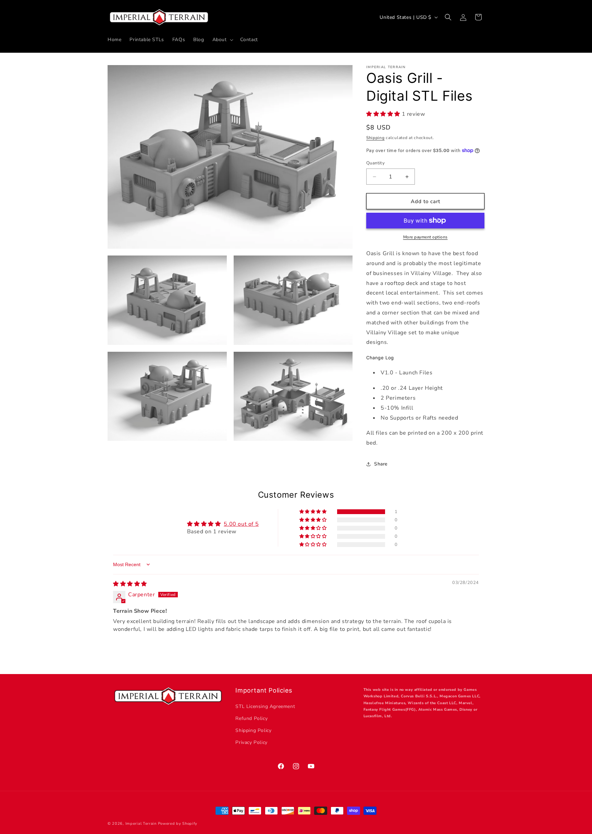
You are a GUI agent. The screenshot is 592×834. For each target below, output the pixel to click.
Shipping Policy (253, 730)
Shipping (375, 137)
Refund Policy (251, 718)
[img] (130, 584)
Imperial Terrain (141, 823)
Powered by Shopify (178, 823)
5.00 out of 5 (241, 524)
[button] (222, 40)
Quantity (375, 163)
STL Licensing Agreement (265, 706)
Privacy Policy (251, 742)
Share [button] (380, 464)
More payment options (425, 237)
